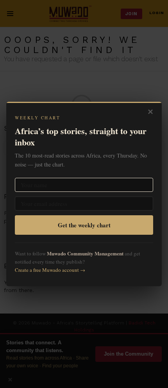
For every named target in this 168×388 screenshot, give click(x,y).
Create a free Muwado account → (50, 269)
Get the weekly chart (84, 225)
